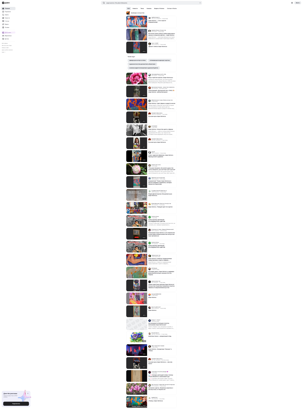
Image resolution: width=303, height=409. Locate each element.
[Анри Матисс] (136, 298)
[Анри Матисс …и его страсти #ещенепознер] (136, 22)
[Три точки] (175, 18)
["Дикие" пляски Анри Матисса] (136, 47)
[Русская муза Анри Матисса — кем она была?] (136, 363)
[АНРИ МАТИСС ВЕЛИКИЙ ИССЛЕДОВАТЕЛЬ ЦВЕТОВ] (136, 247)
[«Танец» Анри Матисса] (136, 402)
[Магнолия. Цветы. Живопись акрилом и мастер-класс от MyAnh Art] (136, 389)
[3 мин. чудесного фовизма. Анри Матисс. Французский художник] (136, 156)
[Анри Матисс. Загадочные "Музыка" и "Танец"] (136, 350)
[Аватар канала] (149, 18)
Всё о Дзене (5, 43)
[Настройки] (292, 3)
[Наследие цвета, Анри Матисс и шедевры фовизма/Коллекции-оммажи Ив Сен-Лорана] (136, 272)
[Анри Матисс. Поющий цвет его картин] (136, 208)
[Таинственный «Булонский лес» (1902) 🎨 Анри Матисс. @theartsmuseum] (136, 91)
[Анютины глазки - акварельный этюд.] (136, 337)
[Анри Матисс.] (136, 311)
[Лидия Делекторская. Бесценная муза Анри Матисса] (136, 195)
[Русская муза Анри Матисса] (136, 117)
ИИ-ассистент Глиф (6, 45)
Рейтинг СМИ (5, 47)
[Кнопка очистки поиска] (200, 2)
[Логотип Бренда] (3, 3)
